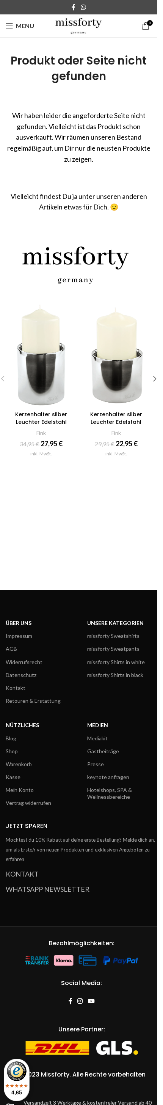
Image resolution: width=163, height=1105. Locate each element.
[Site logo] (78, 25)
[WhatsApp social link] (83, 7)
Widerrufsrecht (24, 662)
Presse (95, 764)
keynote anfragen (108, 777)
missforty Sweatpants (113, 648)
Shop (12, 751)
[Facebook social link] (73, 7)
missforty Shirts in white (116, 662)
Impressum (19, 636)
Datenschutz (21, 675)
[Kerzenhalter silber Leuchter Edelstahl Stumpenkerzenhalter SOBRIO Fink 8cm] (116, 354)
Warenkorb (19, 764)
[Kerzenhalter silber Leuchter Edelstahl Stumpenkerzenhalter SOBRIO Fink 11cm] (41, 354)
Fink (41, 433)
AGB (11, 648)
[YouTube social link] (91, 1001)
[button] (154, 378)
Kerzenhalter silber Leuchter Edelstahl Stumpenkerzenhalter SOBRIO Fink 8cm (116, 426)
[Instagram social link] (80, 1001)
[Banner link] (79, 260)
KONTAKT (22, 874)
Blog (11, 738)
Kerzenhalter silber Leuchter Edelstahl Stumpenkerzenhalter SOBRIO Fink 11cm (41, 426)
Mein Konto (20, 790)
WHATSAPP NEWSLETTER (47, 889)
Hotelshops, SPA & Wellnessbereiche (109, 793)
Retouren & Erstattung (33, 700)
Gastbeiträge (103, 751)
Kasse (13, 777)
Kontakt (15, 688)
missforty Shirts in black (115, 675)
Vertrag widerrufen (28, 803)
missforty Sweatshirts (113, 636)
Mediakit (97, 738)
